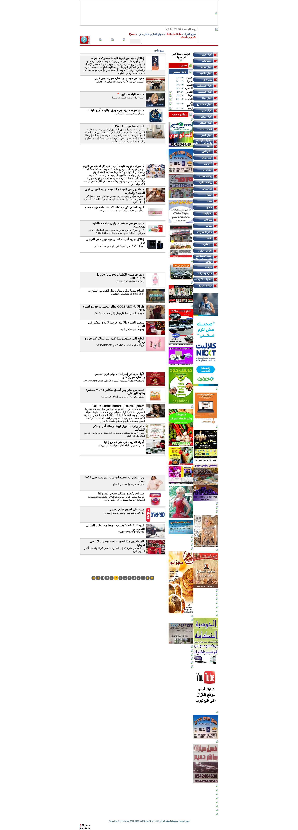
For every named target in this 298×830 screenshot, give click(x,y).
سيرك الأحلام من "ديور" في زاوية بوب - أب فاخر (119, 246)
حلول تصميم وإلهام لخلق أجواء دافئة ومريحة (121, 445)
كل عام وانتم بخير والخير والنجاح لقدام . (124, 512)
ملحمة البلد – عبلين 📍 (130, 94)
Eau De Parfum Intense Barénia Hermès (117, 405)
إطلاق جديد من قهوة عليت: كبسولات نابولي (117, 58)
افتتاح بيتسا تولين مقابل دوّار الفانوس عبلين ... (116, 290)
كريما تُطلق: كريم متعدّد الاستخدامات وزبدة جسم (114, 207)
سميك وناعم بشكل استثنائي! (129, 113)
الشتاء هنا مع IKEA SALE (127, 126)
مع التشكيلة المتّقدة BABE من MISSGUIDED (120, 345)
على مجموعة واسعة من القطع (128, 484)
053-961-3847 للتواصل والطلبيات (127, 293)
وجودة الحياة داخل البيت (132, 329)
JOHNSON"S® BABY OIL (130, 281)
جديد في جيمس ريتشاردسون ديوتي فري (119, 78)
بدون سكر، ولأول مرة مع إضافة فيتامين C (122, 396)
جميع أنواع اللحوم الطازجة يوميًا (128, 97)
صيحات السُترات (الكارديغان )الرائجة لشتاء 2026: (119, 313)
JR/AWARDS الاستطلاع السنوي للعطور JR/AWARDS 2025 (114, 380)
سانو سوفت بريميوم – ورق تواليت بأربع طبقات (115, 110)
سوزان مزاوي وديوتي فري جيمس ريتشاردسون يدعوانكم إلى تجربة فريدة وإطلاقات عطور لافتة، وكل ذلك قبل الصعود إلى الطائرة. (114, 199)
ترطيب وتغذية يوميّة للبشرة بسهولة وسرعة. (121, 210)
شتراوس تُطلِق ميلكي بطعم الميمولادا (121, 493)
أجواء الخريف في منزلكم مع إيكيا (124, 442)
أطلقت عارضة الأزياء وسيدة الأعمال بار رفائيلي (120, 81)
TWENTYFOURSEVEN (131, 532)
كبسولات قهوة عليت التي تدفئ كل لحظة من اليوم (113, 166)
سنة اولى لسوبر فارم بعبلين (127, 509)
